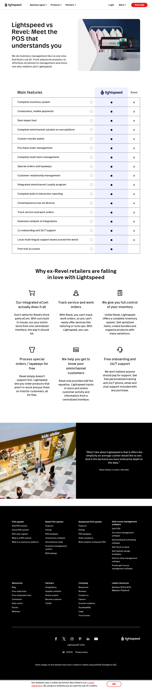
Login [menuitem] (111, 4)
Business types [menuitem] (37, 4)
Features (49, 526)
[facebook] (55, 638)
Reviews (82, 591)
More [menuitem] (121, 4)
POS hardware (51, 534)
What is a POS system (21, 538)
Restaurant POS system (90, 521)
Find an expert (51, 595)
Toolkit (48, 603)
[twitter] (63, 638)
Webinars (16, 611)
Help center (17, 603)
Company (83, 583)
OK (114, 684)
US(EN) (69, 652)
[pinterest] (80, 638)
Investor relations (87, 603)
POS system (18, 521)
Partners (49, 583)
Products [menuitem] (55, 4)
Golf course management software (124, 523)
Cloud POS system (20, 530)
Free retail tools (19, 591)
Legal (81, 611)
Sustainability (85, 607)
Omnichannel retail (54, 542)
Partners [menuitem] (69, 4)
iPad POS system (19, 526)
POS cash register (20, 534)
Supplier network (53, 591)
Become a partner (53, 599)
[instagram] (72, 638)
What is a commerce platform (25, 542)
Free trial (139, 4)
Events (15, 607)
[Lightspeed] (13, 5)
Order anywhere (86, 538)
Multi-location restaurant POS (92, 542)
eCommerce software (55, 538)
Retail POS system (54, 521)
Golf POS (116, 528)
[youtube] (96, 638)
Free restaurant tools (21, 595)
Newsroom (83, 587)
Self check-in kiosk (120, 547)
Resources (17, 583)
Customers (17, 599)
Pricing (48, 530)
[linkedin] (88, 638)
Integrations (51, 587)
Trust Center (84, 615)
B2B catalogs (51, 553)
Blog (14, 587)
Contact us (83, 595)
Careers (82, 599)
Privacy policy (81, 652)
